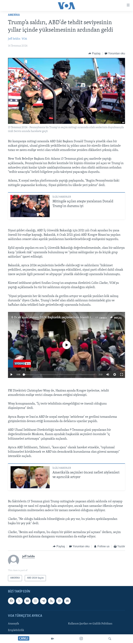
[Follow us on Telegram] (43, 600)
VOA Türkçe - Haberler (28, 322)
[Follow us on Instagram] (35, 600)
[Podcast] (59, 600)
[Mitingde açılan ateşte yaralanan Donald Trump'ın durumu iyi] (30, 206)
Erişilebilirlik (16, 630)
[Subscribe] (67, 600)
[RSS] (51, 600)
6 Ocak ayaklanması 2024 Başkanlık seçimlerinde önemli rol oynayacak (60, 317)
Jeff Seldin (14, 39)
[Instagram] (81, 638)
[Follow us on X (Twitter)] (19, 600)
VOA (24, 39)
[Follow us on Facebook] (11, 600)
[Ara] (110, 638)
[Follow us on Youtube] (27, 600)
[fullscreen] (121, 374)
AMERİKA (14, 15)
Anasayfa (13, 623)
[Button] (94, 53)
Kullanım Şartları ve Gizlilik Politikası (90, 623)
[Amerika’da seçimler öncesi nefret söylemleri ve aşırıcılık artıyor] (30, 477)
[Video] (52, 638)
